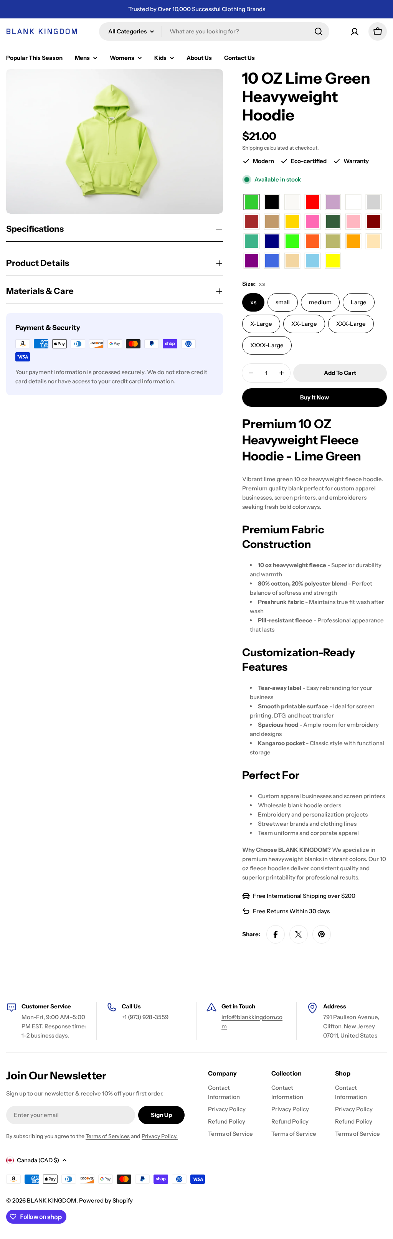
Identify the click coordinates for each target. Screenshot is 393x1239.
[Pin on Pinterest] (321, 934)
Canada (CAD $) (38, 1160)
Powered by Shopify (106, 1200)
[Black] (272, 202)
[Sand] (292, 261)
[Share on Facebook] (275, 934)
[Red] (312, 202)
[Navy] (272, 242)
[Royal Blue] (272, 261)
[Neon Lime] (292, 242)
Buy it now (314, 397)
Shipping (252, 148)
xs (253, 302)
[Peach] (373, 242)
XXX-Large (351, 323)
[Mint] (251, 242)
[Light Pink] (353, 222)
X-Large (261, 323)
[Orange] (353, 242)
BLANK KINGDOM (51, 1200)
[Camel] (272, 222)
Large (359, 302)
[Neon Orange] (312, 242)
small (283, 302)
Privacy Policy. (160, 1136)
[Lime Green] (251, 202)
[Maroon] (373, 222)
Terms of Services (108, 1136)
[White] (353, 202)
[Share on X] (298, 934)
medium (320, 302)
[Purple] (251, 261)
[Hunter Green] (333, 222)
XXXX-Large (267, 345)
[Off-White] (292, 202)
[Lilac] (333, 202)
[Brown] (251, 222)
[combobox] (214, 31)
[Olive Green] (333, 242)
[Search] (318, 31)
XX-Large (304, 323)
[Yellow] (333, 261)
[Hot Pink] (312, 222)
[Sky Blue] (312, 261)
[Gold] (292, 222)
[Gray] (373, 202)
